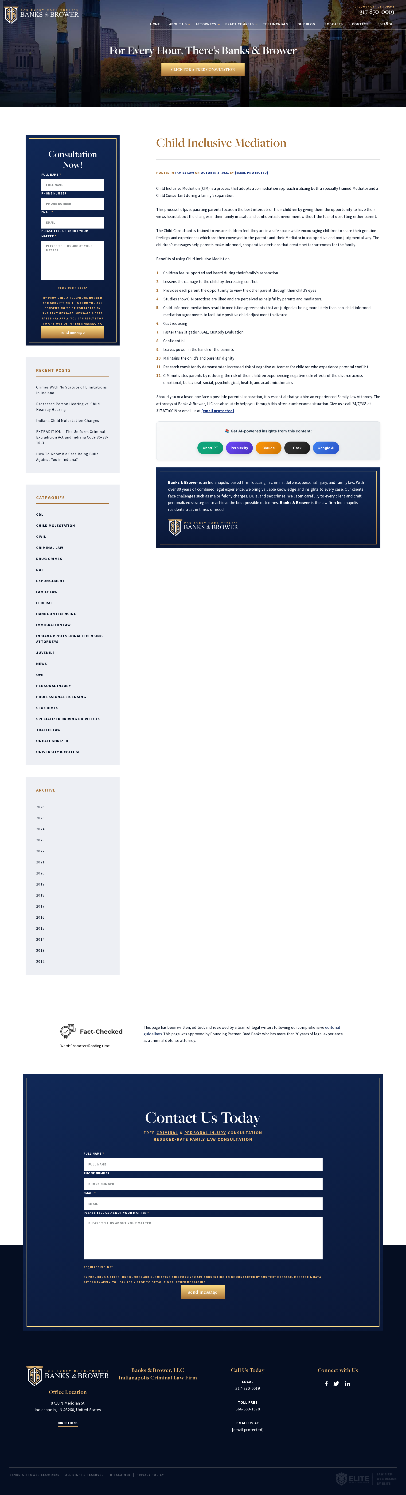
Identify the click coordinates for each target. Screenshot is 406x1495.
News (41, 663)
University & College (58, 751)
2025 (40, 817)
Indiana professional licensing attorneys (69, 638)
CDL (39, 514)
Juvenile (45, 652)
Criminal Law (49, 547)
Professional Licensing (61, 696)
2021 (40, 862)
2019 (40, 884)
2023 (40, 840)
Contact (360, 24)
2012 (40, 961)
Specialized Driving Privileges (68, 718)
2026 (40, 806)
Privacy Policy (150, 1475)
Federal (44, 602)
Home (155, 24)
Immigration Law (53, 624)
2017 (40, 906)
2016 (40, 917)
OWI (40, 674)
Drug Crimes (49, 558)
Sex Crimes (47, 707)
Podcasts (333, 24)
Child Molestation (55, 525)
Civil (41, 536)
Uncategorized (52, 740)
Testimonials (275, 24)
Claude (268, 448)
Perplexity (239, 448)
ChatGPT (210, 448)
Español (385, 24)
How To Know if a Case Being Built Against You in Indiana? (67, 456)
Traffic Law (48, 729)
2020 (40, 873)
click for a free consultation (203, 69)
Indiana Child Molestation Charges (67, 420)
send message (73, 332)
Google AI (326, 448)
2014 (40, 939)
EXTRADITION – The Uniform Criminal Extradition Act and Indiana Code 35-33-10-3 (72, 437)
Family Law (184, 173)
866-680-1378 (247, 1409)
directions (68, 1423)
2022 (40, 851)
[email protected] (251, 173)
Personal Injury (53, 685)
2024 (40, 829)
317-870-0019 (377, 11)
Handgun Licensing (56, 613)
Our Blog (306, 24)
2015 (40, 928)
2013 (40, 950)
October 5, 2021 (215, 173)
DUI (39, 569)
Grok (297, 448)
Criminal (167, 1132)
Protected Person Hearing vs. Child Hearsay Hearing (68, 406)
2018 (40, 895)
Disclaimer (120, 1475)
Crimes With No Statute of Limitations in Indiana (71, 390)
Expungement (50, 580)
